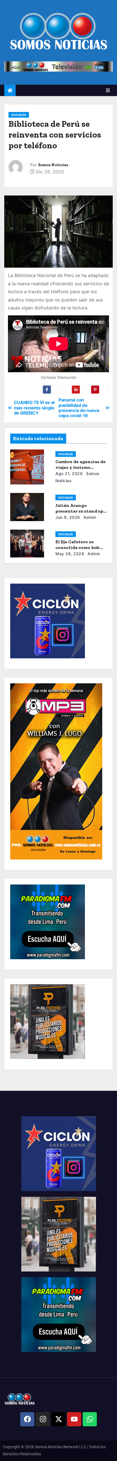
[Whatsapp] (90, 1419)
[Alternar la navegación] (108, 90)
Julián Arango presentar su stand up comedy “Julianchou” (79, 511)
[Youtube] (74, 1419)
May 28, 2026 (69, 553)
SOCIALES (18, 114)
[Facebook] (27, 1419)
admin (89, 517)
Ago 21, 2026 (69, 473)
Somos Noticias (53, 165)
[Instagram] (43, 1419)
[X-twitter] (58, 1419)
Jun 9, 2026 (67, 517)
